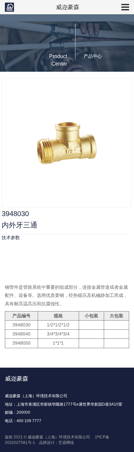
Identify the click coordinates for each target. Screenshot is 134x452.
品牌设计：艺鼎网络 (56, 442)
